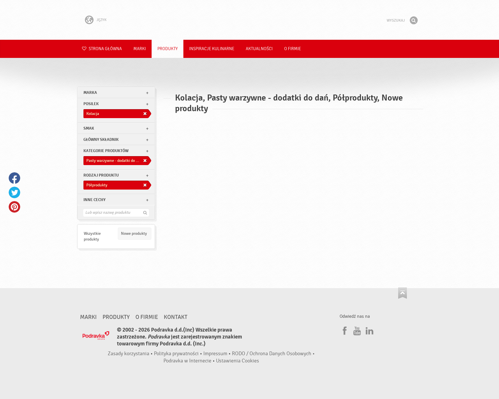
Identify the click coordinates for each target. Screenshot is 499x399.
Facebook (14, 178)
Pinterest (14, 207)
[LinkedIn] (368, 330)
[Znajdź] (413, 20)
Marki (139, 48)
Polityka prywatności (176, 354)
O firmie (292, 48)
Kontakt (175, 317)
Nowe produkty (134, 233)
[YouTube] (356, 330)
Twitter (14, 192)
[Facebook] (344, 330)
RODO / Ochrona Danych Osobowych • (273, 354)
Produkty (167, 48)
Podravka (249, 20)
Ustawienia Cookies (237, 361)
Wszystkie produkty (92, 236)
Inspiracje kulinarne (211, 48)
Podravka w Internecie (187, 361)
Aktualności (259, 48)
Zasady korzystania (128, 354)
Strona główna (105, 48)
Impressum (215, 354)
